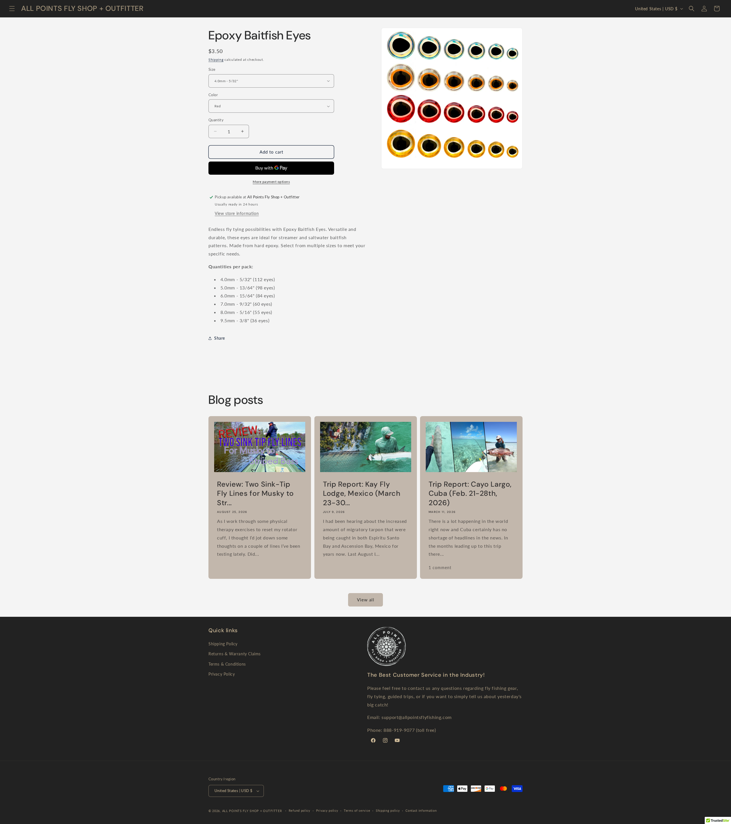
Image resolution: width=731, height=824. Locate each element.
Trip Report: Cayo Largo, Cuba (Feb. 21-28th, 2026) (470, 493)
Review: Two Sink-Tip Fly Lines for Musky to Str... (255, 493)
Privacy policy (327, 810)
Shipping (216, 59)
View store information (237, 213)
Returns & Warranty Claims (234, 653)
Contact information (421, 810)
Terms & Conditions (227, 664)
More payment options (271, 182)
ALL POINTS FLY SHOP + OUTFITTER (252, 811)
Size (212, 69)
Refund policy (299, 810)
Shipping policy (388, 810)
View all (365, 599)
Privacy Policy (221, 674)
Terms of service (357, 810)
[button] (12, 8)
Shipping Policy (223, 643)
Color (213, 94)
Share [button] (219, 338)
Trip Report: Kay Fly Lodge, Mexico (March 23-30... (362, 493)
